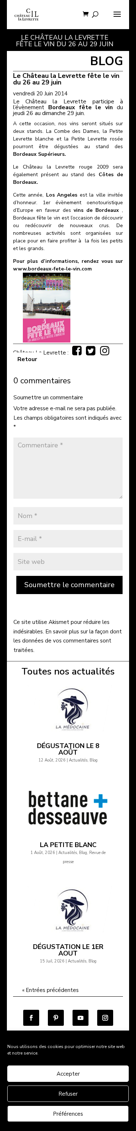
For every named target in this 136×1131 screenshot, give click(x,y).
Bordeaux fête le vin (80, 107)
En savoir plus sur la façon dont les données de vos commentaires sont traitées (67, 641)
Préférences (68, 1114)
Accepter (68, 1073)
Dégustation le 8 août (68, 749)
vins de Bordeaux (96, 210)
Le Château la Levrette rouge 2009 (61, 166)
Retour (27, 359)
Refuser (68, 1094)
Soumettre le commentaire (69, 585)
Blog (94, 760)
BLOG (106, 61)
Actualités (78, 760)
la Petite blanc (68, 845)
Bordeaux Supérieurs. (39, 154)
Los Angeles (62, 194)
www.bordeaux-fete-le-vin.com (52, 268)
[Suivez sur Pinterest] (56, 1018)
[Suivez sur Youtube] (80, 1018)
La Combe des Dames (72, 131)
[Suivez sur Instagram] (105, 1018)
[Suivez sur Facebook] (31, 1018)
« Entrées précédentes (50, 990)
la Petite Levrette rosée (93, 138)
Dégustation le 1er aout (68, 950)
